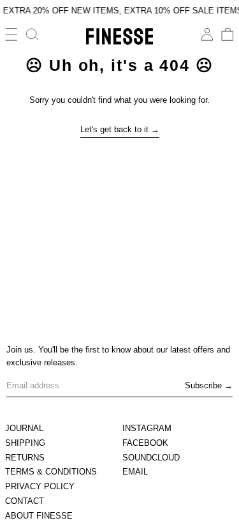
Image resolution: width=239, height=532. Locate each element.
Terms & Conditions (51, 471)
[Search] (32, 34)
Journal (24, 428)
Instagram (146, 428)
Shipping (25, 443)
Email (135, 471)
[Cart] (227, 34)
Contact (24, 501)
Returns (25, 457)
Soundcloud (151, 457)
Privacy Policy (40, 486)
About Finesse (39, 516)
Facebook (145, 443)
